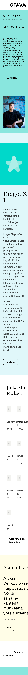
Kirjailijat (13, 15)
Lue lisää (12, 77)
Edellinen (8, 655)
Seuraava (19, 652)
